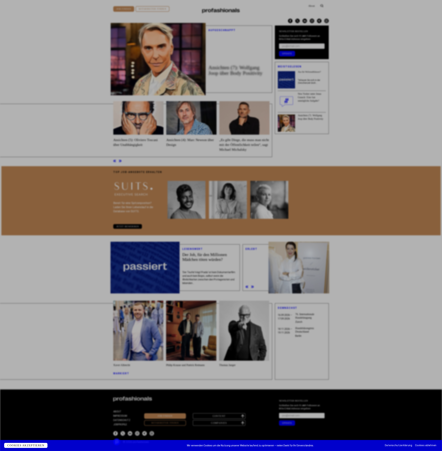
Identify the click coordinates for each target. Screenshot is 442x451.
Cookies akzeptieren (25, 445)
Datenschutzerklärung (398, 445)
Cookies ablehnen (425, 445)
